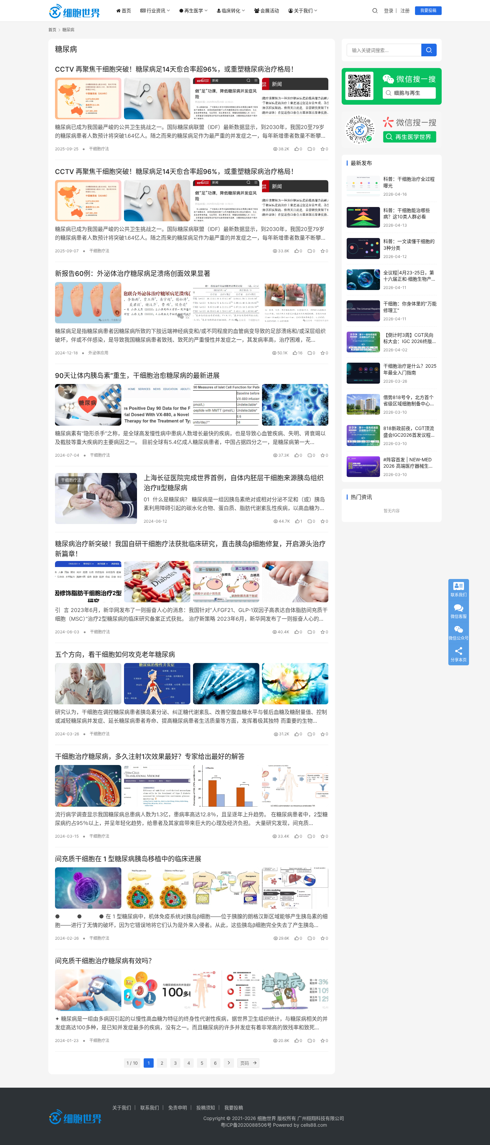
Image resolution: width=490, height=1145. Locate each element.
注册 (405, 10)
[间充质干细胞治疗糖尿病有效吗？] (191, 990)
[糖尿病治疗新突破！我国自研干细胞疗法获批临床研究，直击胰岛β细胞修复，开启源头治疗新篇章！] (191, 581)
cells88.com (314, 1125)
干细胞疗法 (99, 148)
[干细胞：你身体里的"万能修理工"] (363, 310)
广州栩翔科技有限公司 (320, 1118)
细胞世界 (266, 1118)
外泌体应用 (98, 352)
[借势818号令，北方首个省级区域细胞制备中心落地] (363, 404)
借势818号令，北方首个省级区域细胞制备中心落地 (409, 403)
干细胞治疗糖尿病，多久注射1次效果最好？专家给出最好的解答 (150, 757)
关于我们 (303, 10)
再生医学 (193, 10)
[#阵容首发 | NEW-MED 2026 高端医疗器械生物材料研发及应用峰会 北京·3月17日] (363, 466)
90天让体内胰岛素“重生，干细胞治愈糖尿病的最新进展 (137, 376)
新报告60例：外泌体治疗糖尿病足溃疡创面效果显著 (132, 274)
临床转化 (231, 10)
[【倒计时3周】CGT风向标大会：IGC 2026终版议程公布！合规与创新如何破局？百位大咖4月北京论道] (363, 342)
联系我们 (149, 1107)
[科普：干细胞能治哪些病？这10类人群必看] (363, 217)
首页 (126, 10)
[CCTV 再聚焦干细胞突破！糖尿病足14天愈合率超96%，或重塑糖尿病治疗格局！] (191, 98)
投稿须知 (205, 1107)
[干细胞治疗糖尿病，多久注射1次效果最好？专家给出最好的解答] (191, 785)
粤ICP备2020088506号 (246, 1125)
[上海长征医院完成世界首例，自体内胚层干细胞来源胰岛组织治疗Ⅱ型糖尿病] (96, 498)
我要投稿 (428, 10)
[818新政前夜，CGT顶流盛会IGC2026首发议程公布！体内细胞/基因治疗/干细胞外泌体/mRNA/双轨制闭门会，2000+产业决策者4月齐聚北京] (363, 435)
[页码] (254, 1063)
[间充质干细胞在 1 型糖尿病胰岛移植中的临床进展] (191, 888)
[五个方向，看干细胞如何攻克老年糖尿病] (191, 683)
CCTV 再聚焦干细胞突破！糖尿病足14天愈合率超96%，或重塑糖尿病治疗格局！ (176, 69)
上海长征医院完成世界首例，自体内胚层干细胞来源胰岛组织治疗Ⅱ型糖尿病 (234, 483)
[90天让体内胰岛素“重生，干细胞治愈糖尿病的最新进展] (191, 404)
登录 (388, 10)
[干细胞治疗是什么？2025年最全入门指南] (363, 373)
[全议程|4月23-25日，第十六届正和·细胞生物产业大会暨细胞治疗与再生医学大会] (363, 279)
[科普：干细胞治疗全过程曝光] (363, 186)
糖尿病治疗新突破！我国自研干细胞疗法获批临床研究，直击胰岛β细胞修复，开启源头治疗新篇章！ (190, 549)
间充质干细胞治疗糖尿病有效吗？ (105, 961)
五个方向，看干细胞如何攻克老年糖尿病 (115, 655)
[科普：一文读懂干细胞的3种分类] (363, 248)
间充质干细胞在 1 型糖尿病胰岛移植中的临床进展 (128, 859)
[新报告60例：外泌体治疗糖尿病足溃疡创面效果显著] (191, 302)
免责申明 (177, 1107)
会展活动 (269, 10)
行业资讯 (156, 10)
